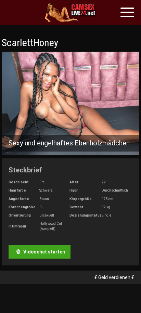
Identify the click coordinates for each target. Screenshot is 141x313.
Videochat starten (43, 252)
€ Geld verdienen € (114, 277)
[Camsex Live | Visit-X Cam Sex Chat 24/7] (70, 12)
